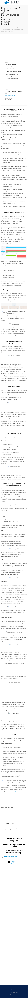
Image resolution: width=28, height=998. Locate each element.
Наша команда (14, 994)
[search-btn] (26, 2)
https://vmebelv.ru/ (10, 95)
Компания (14, 990)
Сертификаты (14, 992)
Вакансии (14, 997)
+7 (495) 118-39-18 (19, 791)
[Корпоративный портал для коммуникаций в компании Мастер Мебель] (14, 50)
